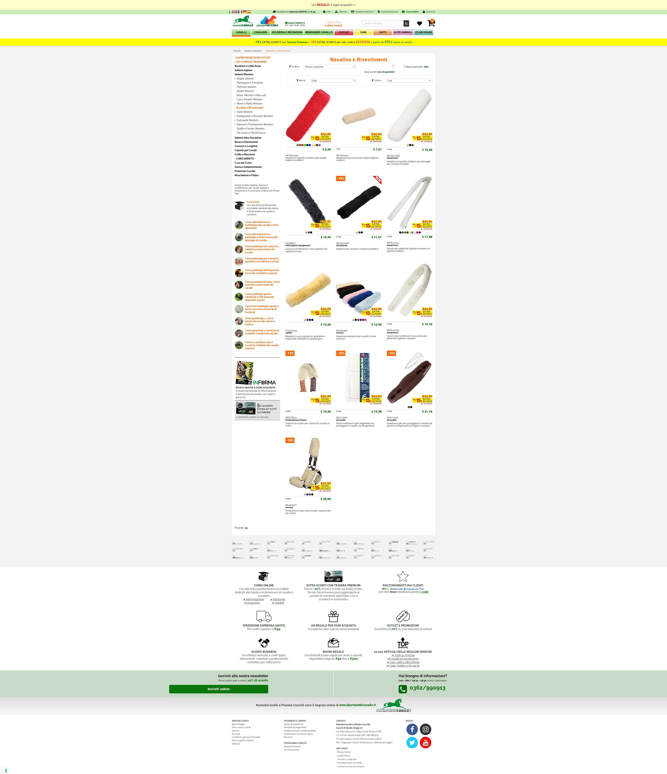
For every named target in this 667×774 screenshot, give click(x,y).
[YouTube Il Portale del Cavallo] (425, 742)
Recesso (288, 737)
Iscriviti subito (219, 689)
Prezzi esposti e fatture (243, 740)
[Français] (240, 11)
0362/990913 (296, 23)
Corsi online (412, 11)
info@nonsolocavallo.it (371, 739)
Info (329, 11)
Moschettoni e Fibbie (246, 175)
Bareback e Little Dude (248, 65)
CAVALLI (241, 32)
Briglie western (245, 78)
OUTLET (344, 32)
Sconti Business (389, 11)
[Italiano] (231, 11)
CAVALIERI (260, 32)
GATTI (382, 32)
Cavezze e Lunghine (246, 146)
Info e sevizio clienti (241, 727)
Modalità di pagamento (295, 727)
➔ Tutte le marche (403, 655)
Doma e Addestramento (248, 166)
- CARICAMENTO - (245, 158)
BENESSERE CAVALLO (318, 32)
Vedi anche (379, 72)
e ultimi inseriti (333, 24)
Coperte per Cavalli (246, 150)
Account (236, 734)
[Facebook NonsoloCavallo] (412, 729)
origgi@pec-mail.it (349, 742)
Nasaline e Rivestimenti (249, 107)
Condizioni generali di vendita (246, 737)
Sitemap (236, 744)
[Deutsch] (244, 11)
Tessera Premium (364, 11)
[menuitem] (241, 33)
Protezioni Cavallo (245, 171)
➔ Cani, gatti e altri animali (403, 662)
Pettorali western (246, 86)
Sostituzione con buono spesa (298, 734)
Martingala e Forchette (249, 82)
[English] (235, 11)
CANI (363, 32)
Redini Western (245, 91)
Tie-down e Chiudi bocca (250, 132)
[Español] (249, 11)
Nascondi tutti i (417, 66)
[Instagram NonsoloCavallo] (425, 729)
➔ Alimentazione (253, 599)
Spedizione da (296, 11)
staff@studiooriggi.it (383, 742)
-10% (313, 42)
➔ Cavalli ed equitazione (403, 658)
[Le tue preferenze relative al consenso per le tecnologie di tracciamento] (6, 770)
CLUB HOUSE (423, 32)
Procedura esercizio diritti (349, 763)
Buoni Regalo (238, 724)
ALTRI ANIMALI (403, 32)
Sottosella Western (247, 120)
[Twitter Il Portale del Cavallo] (412, 742)
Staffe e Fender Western (250, 128)
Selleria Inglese (243, 70)
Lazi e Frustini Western (249, 99)
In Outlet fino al (333, 5)
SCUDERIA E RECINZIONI (287, 32)
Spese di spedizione (293, 724)
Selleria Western (244, 74)
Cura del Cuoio (243, 162)
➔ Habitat (278, 602)
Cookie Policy (343, 756)
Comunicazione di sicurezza (350, 766)
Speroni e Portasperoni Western (254, 124)
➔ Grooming (252, 602)
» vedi (424, 591)
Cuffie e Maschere (245, 154)
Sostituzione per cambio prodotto (300, 731)
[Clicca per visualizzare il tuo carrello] (431, 25)
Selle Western (244, 111)
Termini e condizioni (347, 759)
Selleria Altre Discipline (248, 137)
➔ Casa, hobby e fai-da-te (403, 665)
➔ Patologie (277, 599)
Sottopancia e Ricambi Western (254, 116)
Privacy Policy (344, 752)
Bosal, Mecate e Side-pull (251, 95)
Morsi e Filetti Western (249, 103)
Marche (343, 11)
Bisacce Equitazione (246, 141)
